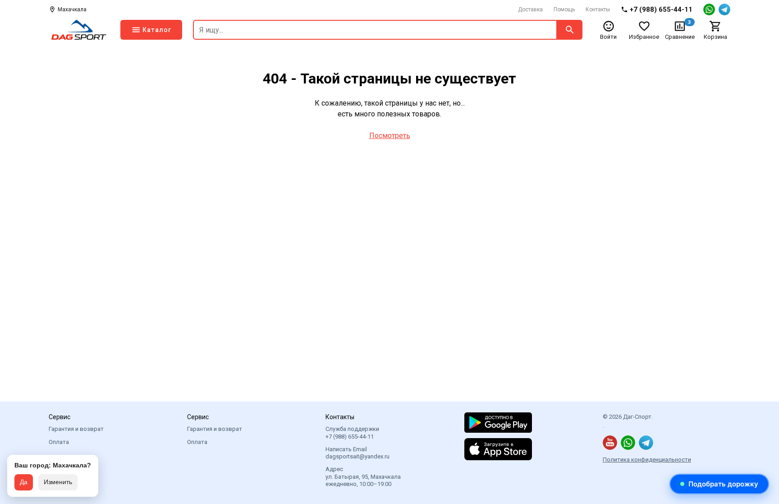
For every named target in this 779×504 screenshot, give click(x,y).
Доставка (530, 9)
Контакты (598, 9)
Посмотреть (389, 135)
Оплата (59, 442)
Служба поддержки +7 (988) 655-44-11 (352, 432)
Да (23, 482)
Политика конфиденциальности (647, 459)
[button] (719, 484)
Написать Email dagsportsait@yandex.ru (357, 453)
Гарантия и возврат (76, 428)
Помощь (564, 9)
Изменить (58, 482)
